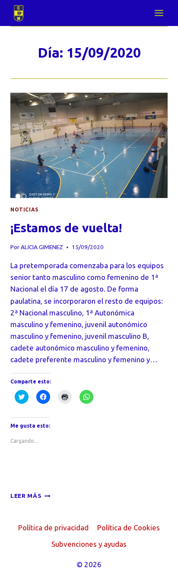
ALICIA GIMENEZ (42, 246)
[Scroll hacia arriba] (156, 568)
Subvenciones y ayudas (89, 544)
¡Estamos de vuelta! (66, 227)
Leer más (30, 495)
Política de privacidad (53, 527)
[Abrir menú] (159, 12)
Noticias (24, 209)
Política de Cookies (128, 527)
